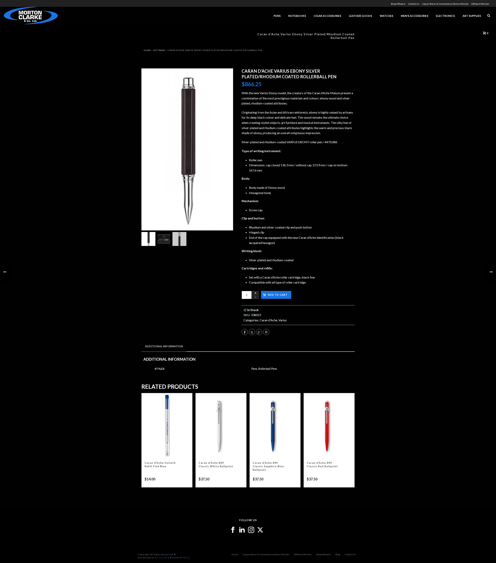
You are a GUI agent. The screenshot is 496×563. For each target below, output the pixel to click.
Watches (386, 15)
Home (147, 50)
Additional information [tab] (164, 346)
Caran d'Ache (268, 320)
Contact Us (350, 554)
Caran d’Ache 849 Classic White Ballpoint (216, 464)
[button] (225, 76)
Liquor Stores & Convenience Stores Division (266, 554)
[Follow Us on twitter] (260, 530)
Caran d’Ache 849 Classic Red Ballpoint (322, 464)
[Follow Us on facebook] (233, 530)
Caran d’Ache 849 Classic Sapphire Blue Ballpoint (268, 466)
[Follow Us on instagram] (251, 530)
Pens (277, 15)
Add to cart (277, 294)
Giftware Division (303, 554)
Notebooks (297, 15)
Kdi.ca (186, 557)
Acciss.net (161, 557)
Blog (337, 554)
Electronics (445, 15)
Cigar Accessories (327, 15)
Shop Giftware (323, 554)
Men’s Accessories (414, 15)
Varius (282, 320)
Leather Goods (360, 15)
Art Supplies (471, 15)
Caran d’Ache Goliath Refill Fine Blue (160, 464)
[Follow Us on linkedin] (242, 530)
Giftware (159, 50)
